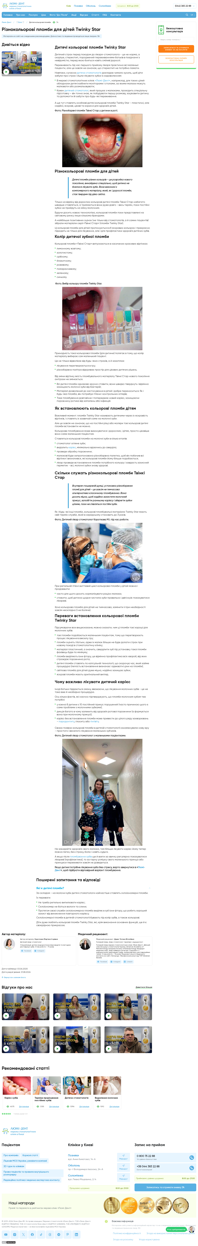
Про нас (20, 15)
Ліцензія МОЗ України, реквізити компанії (25, 1160)
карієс (72, 447)
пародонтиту (66, 721)
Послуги (33, 15)
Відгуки (84, 15)
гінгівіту (94, 721)
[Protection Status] (47, 1242)
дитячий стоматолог (76, 90)
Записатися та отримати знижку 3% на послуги (176, 49)
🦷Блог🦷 (20, 22)
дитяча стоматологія (89, 72)
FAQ (105, 15)
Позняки (73, 1155)
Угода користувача (149, 1239)
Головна (8, 15)
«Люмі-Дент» (102, 80)
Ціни (43, 15)
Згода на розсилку (123, 1239)
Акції (73, 15)
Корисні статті (30, 1155)
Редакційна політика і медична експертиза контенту (31, 1180)
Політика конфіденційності (127, 1233)
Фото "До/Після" (59, 15)
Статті (95, 15)
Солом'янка (75, 1175)
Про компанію (11, 1155)
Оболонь (74, 1165)
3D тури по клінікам (14, 1166)
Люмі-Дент (6, 22)
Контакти (116, 15)
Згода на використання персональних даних (171, 1233)
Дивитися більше (144, 987)
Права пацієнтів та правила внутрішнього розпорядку (26, 1173)
